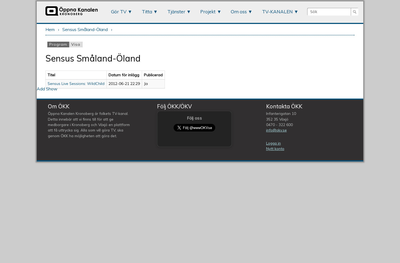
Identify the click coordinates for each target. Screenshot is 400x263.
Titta (147, 11)
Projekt (208, 11)
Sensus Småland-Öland (85, 29)
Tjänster (176, 11)
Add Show (47, 88)
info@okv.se (276, 130)
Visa (75, 44)
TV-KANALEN (277, 11)
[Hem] (71, 15)
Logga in (273, 143)
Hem (50, 29)
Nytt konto (275, 148)
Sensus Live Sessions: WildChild (76, 83)
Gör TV (119, 11)
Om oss (239, 11)
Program (59, 44)
